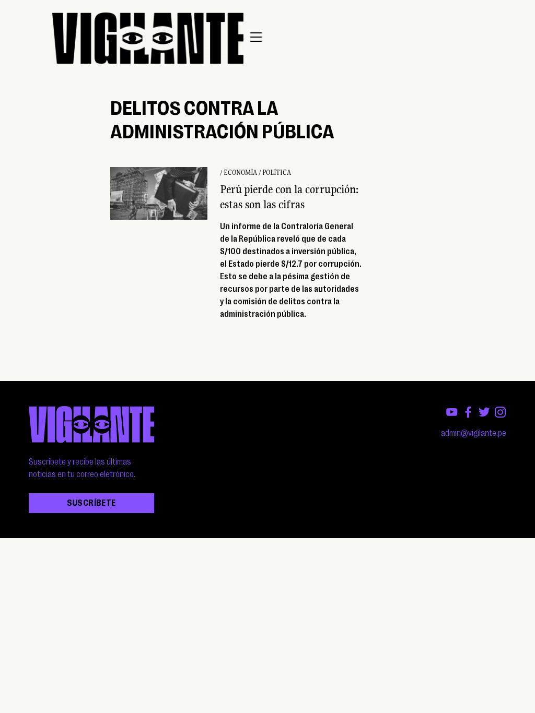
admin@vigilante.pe (473, 433)
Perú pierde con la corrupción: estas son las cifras (289, 196)
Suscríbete (91, 503)
